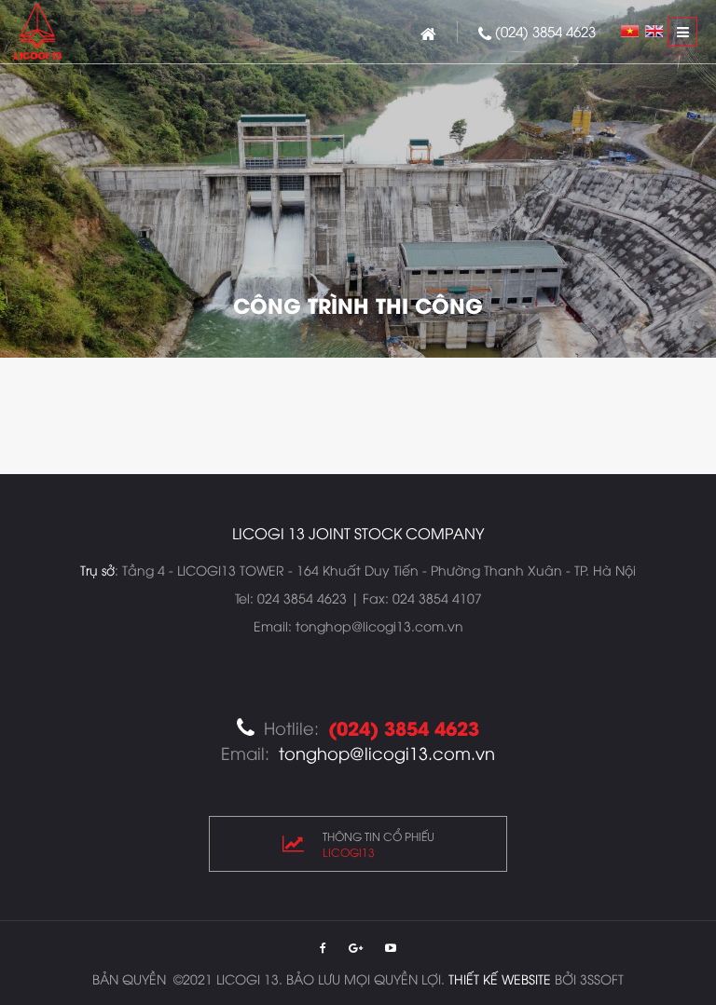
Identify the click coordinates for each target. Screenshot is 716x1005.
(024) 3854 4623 (545, 30)
